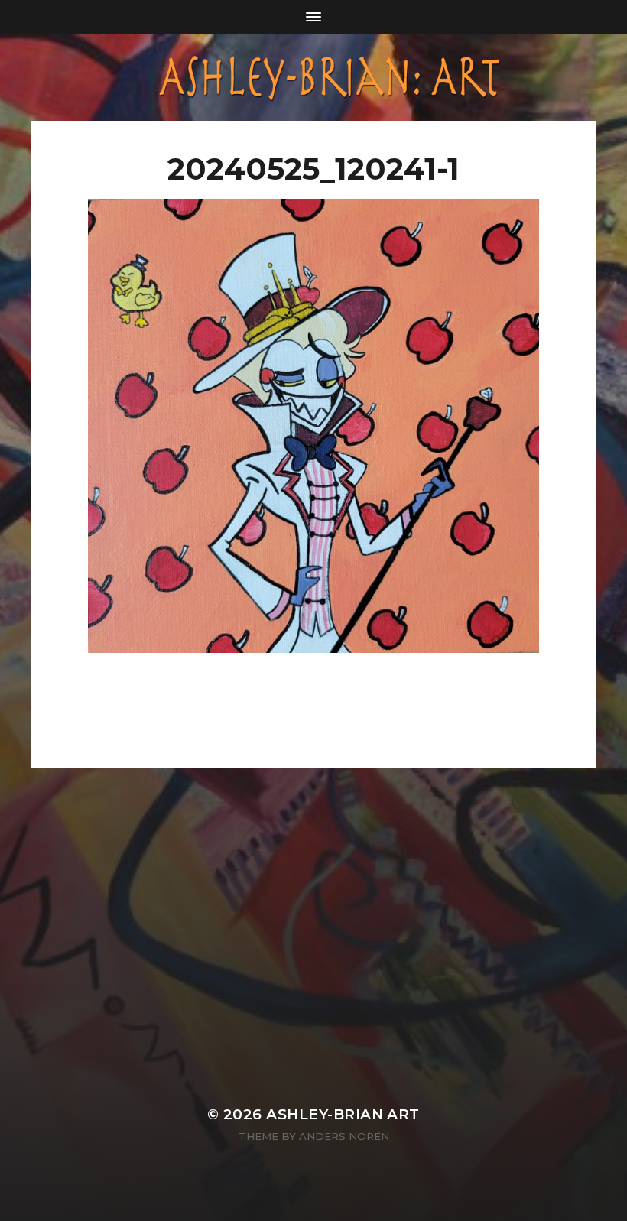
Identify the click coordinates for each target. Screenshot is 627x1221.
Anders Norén (344, 1136)
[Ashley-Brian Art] (313, 77)
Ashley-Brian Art (343, 1114)
